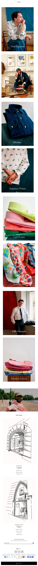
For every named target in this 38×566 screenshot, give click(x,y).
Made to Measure (23, 555)
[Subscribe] (33, 543)
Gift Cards (18, 555)
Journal (15, 555)
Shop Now (33, 408)
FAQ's (9, 555)
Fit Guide (12, 555)
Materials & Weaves (5, 555)
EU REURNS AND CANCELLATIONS (31, 555)
